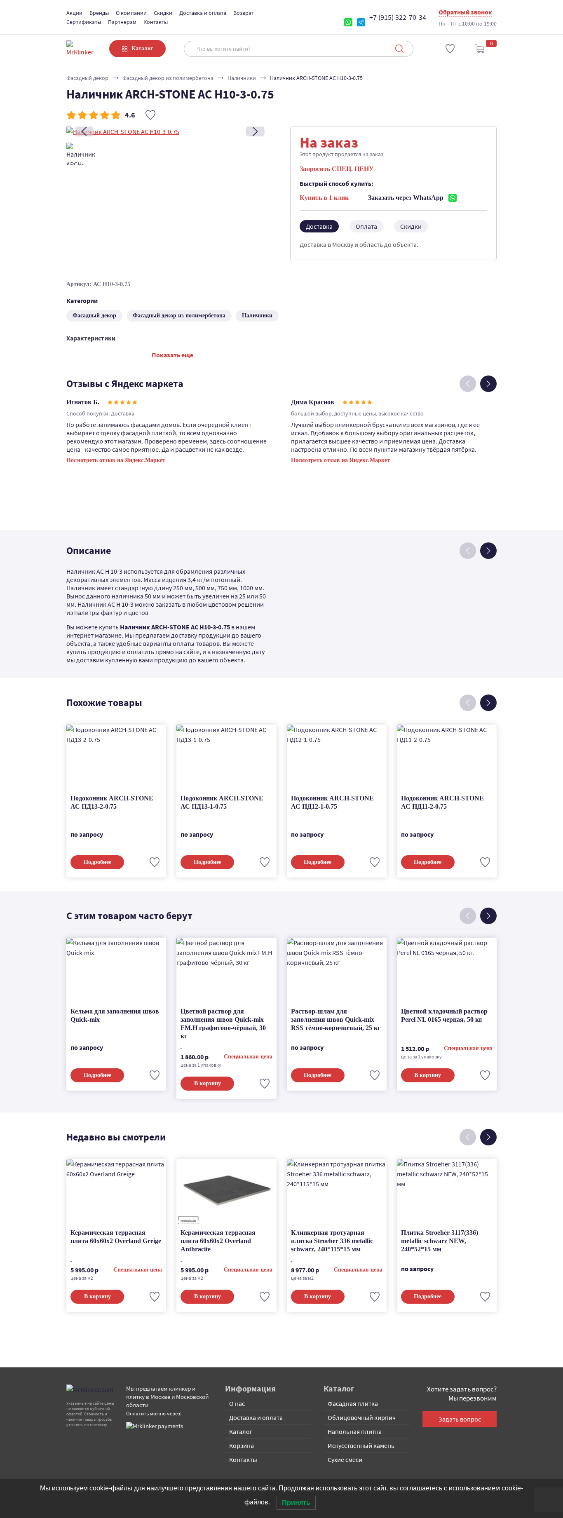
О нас (237, 1403)
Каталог (241, 1431)
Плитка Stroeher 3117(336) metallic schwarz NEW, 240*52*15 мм (439, 1241)
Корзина (241, 1445)
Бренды (99, 12)
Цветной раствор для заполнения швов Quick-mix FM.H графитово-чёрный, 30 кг (223, 1023)
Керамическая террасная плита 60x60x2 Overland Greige (115, 1236)
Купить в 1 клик (324, 197)
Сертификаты (83, 22)
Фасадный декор (87, 78)
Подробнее (97, 862)
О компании (131, 12)
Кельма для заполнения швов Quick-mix (114, 1015)
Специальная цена (248, 1056)
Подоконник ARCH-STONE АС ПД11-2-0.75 (442, 802)
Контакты (155, 22)
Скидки (163, 12)
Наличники (242, 78)
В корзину (207, 1083)
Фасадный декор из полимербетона (167, 78)
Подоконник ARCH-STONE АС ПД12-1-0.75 (332, 802)
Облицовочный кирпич (362, 1417)
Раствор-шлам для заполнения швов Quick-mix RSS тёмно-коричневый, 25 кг (335, 1019)
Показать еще (172, 355)
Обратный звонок (465, 12)
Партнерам (122, 22)
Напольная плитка (355, 1431)
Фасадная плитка (353, 1403)
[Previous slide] (84, 131)
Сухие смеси (345, 1459)
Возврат (243, 12)
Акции (74, 12)
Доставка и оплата (202, 12)
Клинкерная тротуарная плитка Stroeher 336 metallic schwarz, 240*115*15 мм (332, 1241)
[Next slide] (255, 131)
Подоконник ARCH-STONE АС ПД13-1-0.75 (222, 802)
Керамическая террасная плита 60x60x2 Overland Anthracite (218, 1241)
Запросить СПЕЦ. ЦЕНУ (337, 168)
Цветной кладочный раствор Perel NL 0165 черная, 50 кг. (444, 1015)
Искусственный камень (361, 1445)
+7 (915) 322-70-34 (397, 17)
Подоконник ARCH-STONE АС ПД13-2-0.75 (111, 802)
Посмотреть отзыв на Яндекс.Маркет (115, 460)
